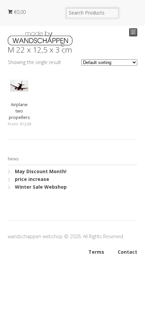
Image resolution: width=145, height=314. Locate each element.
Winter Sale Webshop (41, 187)
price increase (32, 179)
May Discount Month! (40, 171)
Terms (96, 252)
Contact (127, 252)
